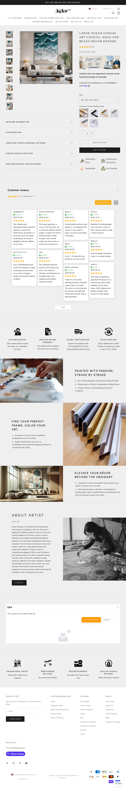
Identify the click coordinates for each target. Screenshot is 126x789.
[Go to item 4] (9, 61)
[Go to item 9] (9, 106)
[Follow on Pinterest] (20, 763)
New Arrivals (85, 705)
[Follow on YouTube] (26, 763)
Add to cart (100, 143)
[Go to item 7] (9, 87)
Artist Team (110, 701)
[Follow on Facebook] (7, 763)
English (107, 9)
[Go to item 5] (9, 70)
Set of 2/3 (76, 22)
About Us (88, 22)
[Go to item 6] (9, 79)
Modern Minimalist (43, 22)
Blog (107, 718)
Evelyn (19, 583)
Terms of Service (57, 718)
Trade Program (111, 714)
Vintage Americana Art (51, 18)
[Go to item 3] (9, 52)
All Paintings (15, 18)
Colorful (83, 730)
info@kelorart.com (18, 748)
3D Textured (62, 22)
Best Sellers (85, 701)
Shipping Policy (57, 705)
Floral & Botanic (86, 709)
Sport (82, 734)
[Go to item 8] (9, 96)
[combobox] (111, 620)
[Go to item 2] (9, 43)
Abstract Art (94, 18)
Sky (81, 718)
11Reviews (26, 196)
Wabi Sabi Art (111, 18)
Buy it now (100, 150)
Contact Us (110, 709)
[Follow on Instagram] (13, 763)
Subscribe (15, 719)
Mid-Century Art (76, 18)
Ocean (82, 714)
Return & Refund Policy (60, 709)
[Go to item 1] (9, 34)
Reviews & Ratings (113, 722)
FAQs (53, 701)
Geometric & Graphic (88, 722)
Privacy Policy (56, 714)
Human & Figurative (88, 726)
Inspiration (30, 18)
